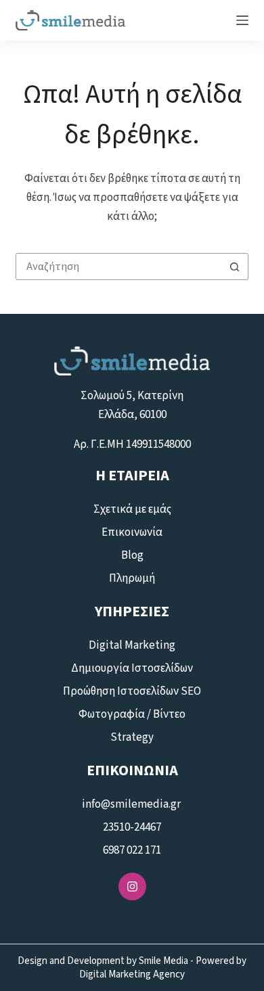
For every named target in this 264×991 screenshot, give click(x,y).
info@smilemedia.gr (132, 804)
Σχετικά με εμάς (132, 509)
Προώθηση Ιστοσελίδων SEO (132, 691)
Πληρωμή (132, 578)
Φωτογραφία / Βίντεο (132, 714)
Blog (132, 555)
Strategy (132, 737)
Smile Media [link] (163, 961)
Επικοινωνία (132, 532)
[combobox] (118, 266)
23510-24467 (132, 827)
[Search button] (235, 266)
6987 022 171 (132, 850)
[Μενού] (242, 20)
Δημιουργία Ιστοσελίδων (132, 668)
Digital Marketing (132, 645)
